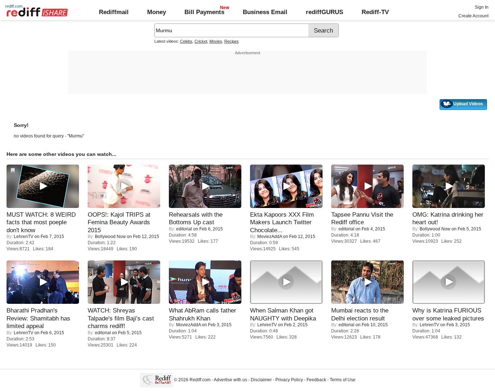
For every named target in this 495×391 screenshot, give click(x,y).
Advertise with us (230, 379)
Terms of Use (342, 379)
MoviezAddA (269, 236)
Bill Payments (204, 12)
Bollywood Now (110, 236)
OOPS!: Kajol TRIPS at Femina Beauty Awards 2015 (119, 222)
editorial (184, 228)
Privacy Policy (289, 379)
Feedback (316, 379)
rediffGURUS (324, 12)
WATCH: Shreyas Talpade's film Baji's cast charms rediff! (121, 318)
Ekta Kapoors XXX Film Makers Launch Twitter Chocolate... (282, 222)
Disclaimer (261, 379)
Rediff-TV (375, 12)
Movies (215, 41)
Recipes (231, 41)
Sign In (481, 7)
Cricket (201, 41)
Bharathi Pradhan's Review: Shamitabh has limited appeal (38, 318)
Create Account (473, 15)
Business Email (265, 12)
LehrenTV (23, 236)
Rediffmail (114, 12)
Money (156, 12)
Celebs (186, 41)
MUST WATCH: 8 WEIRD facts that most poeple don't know (41, 222)
